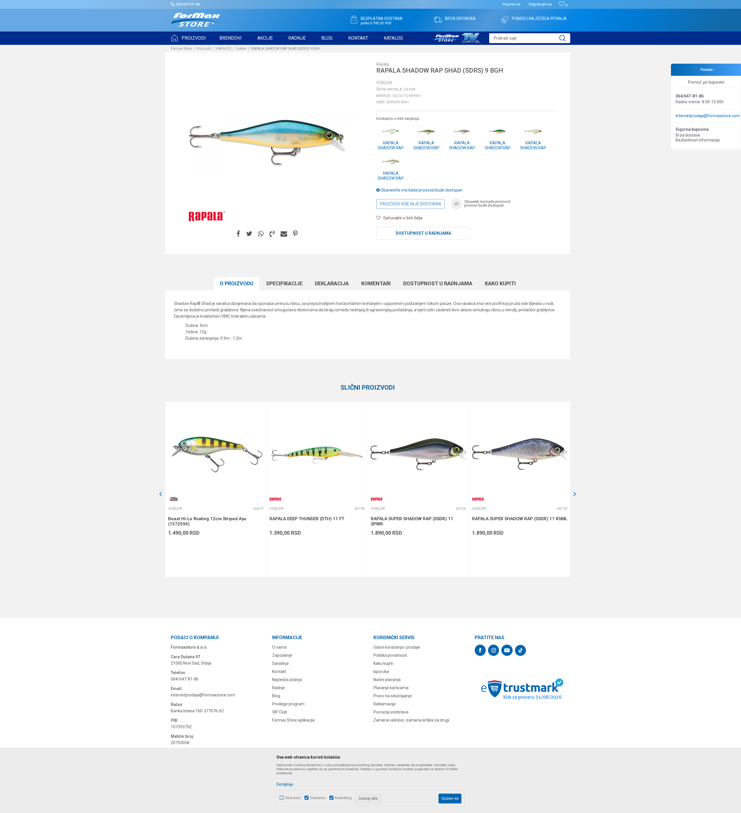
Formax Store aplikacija (293, 720)
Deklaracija (332, 283)
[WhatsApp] (261, 234)
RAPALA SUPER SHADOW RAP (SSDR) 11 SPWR (412, 521)
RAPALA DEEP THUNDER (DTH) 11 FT (306, 518)
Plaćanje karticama (390, 687)
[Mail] (283, 234)
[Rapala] (205, 216)
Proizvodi (203, 49)
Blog (276, 696)
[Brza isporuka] (438, 20)
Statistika (318, 798)
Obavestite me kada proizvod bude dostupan (421, 190)
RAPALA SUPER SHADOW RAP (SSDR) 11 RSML (519, 518)
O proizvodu (237, 283)
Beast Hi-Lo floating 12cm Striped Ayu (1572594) (207, 521)
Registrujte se (540, 4)
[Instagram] (493, 650)
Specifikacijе (284, 283)
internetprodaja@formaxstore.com (708, 115)
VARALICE (223, 49)
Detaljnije (284, 784)
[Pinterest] (295, 234)
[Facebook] (238, 234)
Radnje (278, 687)
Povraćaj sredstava (390, 712)
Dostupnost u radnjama (423, 233)
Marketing (343, 798)
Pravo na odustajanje (392, 696)
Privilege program (288, 704)
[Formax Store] (195, 20)
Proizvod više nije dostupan (410, 204)
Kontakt (279, 671)
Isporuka (381, 671)
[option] (215, 489)
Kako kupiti (500, 283)
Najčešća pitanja (287, 679)
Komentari (376, 283)
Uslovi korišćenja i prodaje (396, 647)
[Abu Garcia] (174, 498)
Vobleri (241, 49)
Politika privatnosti (390, 655)
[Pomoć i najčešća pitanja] (505, 20)
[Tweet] (249, 234)
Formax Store (181, 49)
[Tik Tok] (520, 650)
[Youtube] (507, 650)
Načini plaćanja (387, 679)
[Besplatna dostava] (354, 20)
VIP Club (279, 712)
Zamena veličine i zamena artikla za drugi (411, 720)
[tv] (457, 37)
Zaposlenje (282, 655)
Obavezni (293, 798)
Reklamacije (384, 704)
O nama (279, 647)
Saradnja (280, 663)
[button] (529, 38)
